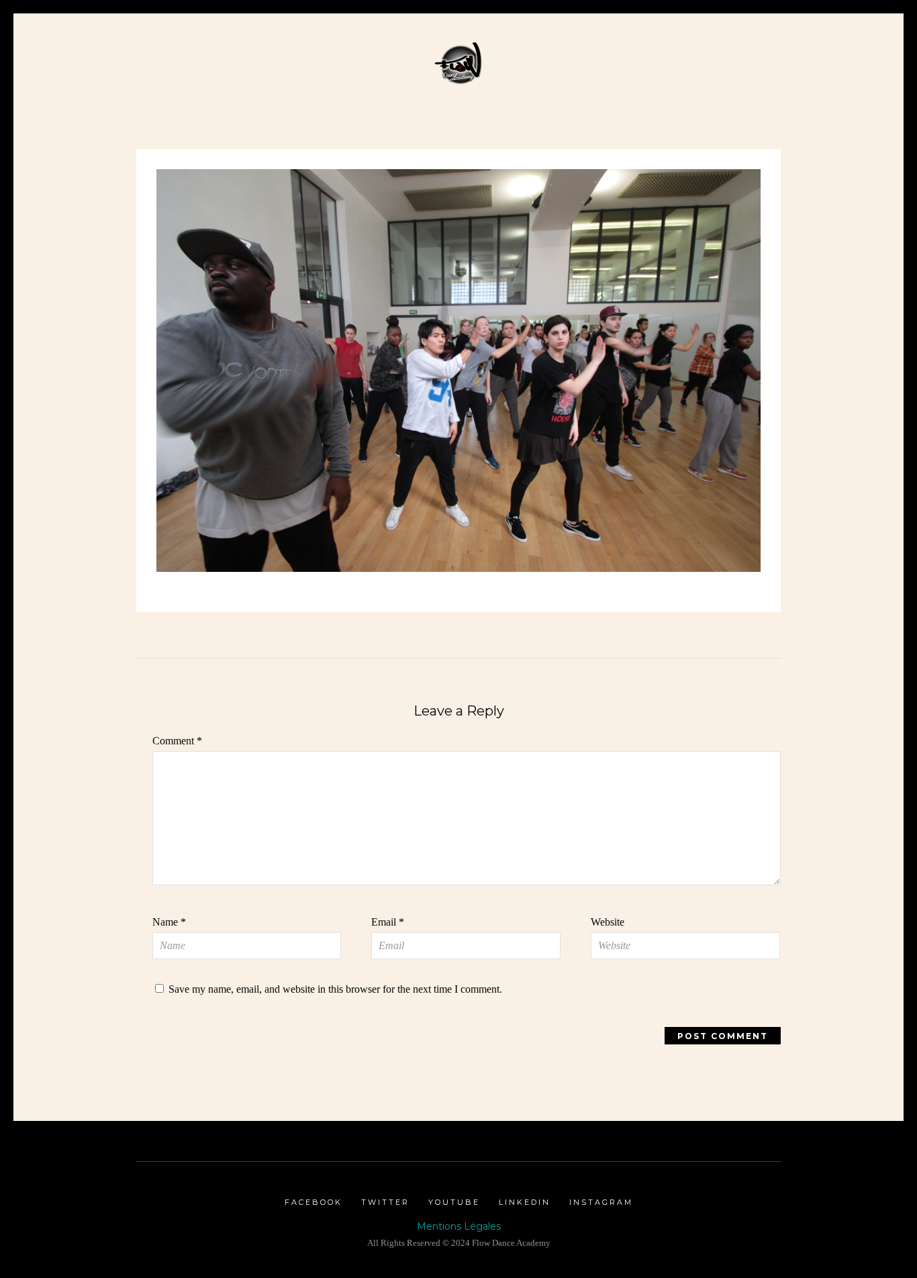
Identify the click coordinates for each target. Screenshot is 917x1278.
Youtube (454, 1202)
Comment (177, 740)
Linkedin (524, 1202)
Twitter (385, 1202)
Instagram (601, 1202)
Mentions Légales (459, 1226)
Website (607, 922)
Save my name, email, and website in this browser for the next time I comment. (335, 989)
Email (387, 922)
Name (169, 922)
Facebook (313, 1202)
